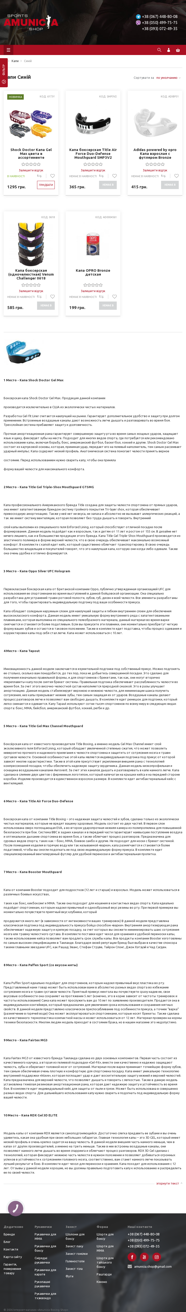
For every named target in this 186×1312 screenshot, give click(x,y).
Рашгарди (104, 1274)
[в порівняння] (41, 176)
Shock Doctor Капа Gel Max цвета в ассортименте (31, 153)
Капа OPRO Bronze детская (93, 272)
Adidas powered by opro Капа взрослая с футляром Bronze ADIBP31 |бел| (155, 153)
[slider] (31, 164)
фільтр (3, 71)
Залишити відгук (31, 170)
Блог (7, 1241)
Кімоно (102, 1281)
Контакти (11, 1249)
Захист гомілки (77, 1253)
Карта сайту (13, 1256)
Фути (69, 1276)
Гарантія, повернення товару (12, 1269)
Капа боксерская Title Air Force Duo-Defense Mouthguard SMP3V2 (93, 153)
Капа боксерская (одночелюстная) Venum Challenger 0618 (31, 274)
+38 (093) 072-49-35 (160, 28)
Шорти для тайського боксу (105, 1262)
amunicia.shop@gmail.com (153, 1266)
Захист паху (74, 1246)
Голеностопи (75, 1261)
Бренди (9, 1234)
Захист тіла (74, 1268)
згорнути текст (167, 1183)
